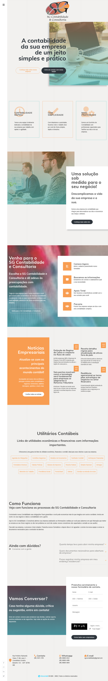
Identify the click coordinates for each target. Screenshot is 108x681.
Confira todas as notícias (33, 394)
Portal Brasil (59, 471)
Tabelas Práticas (37, 465)
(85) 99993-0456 (64, 660)
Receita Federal (71, 465)
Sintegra (99, 465)
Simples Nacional (86, 465)
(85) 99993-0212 (64, 658)
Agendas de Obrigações (20, 458)
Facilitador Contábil (77, 458)
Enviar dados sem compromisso (84, 637)
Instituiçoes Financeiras (95, 458)
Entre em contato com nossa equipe (54, 71)
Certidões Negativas (39, 458)
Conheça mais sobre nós (82, 222)
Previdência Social (44, 471)
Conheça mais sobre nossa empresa (28, 71)
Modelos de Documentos (59, 458)
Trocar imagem (96, 629)
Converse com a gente (21, 549)
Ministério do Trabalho (27, 471)
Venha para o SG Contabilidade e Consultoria (26, 311)
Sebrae (70, 471)
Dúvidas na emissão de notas (86, 471)
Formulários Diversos (20, 465)
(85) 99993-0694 (64, 662)
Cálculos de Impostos (54, 465)
